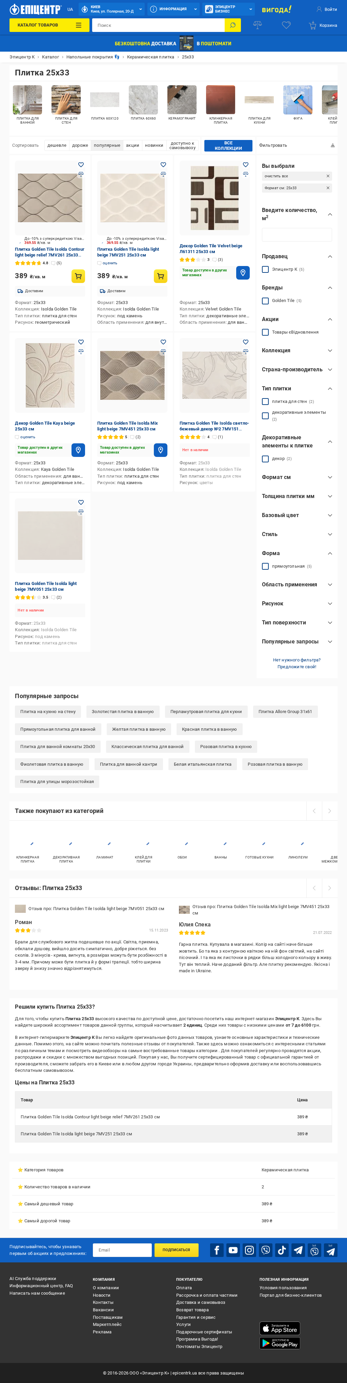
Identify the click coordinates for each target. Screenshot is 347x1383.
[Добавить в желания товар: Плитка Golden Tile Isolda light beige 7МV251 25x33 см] (163, 165)
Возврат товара (192, 1309)
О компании (106, 1287)
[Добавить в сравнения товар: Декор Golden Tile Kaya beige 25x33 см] (81, 352)
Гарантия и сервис (196, 1317)
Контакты (103, 1302)
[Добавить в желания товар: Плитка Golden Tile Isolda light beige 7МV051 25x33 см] (81, 502)
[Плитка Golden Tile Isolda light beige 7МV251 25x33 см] (132, 198)
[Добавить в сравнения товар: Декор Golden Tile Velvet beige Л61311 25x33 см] (246, 174)
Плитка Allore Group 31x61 (285, 711)
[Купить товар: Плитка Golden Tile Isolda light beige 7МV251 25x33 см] (160, 276)
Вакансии (103, 1309)
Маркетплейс (107, 1324)
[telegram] (298, 1250)
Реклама (102, 1331)
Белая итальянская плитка (203, 764)
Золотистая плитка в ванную (123, 711)
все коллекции (228, 145)
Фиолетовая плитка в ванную (51, 764)
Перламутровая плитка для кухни (206, 711)
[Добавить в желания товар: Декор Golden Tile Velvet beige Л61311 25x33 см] (246, 165)
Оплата (184, 1287)
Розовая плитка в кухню (226, 746)
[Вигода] (277, 9)
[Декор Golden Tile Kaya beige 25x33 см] (50, 375)
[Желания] (286, 25)
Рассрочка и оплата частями (207, 1295)
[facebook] (217, 1250)
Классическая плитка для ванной (147, 746)
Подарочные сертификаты (204, 1331)
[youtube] (233, 1250)
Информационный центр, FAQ (41, 1285)
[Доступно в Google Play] (280, 1343)
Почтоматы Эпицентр (199, 1346)
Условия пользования (283, 1287)
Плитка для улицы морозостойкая (57, 781)
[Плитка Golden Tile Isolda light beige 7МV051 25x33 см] (50, 535)
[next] (330, 810)
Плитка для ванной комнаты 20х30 (57, 746)
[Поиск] (233, 25)
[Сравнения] (257, 25)
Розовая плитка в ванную (275, 764)
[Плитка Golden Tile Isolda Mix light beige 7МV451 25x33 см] (132, 375)
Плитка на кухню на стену (48, 711)
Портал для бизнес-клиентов (291, 1295)
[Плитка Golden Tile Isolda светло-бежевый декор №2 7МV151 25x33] (215, 375)
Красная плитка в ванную (209, 729)
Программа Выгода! (197, 1339)
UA (70, 9)
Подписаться (176, 1250)
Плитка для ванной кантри (129, 764)
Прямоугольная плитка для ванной (58, 729)
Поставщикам (108, 1317)
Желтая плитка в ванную (139, 729)
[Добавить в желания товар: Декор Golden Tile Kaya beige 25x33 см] (81, 342)
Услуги (183, 1324)
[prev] (314, 810)
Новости (101, 1295)
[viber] (265, 1250)
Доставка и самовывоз (200, 1302)
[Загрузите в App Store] (280, 1328)
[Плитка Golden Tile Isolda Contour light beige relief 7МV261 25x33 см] (50, 198)
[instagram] (249, 1250)
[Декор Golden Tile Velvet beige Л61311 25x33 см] (215, 198)
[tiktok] (282, 1250)
